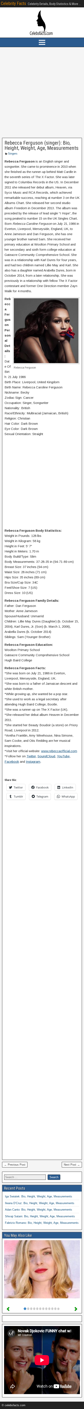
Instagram (33, 761)
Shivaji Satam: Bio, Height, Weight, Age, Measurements (40, 1216)
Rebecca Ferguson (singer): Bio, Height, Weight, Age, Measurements (41, 145)
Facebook (12, 761)
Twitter (31, 756)
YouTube (63, 756)
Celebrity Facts (13, 3)
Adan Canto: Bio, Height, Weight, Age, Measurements (38, 1209)
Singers (12, 153)
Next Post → (72, 1164)
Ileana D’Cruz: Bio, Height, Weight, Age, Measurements (39, 1203)
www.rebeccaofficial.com (59, 751)
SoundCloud (46, 756)
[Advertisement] (42, 92)
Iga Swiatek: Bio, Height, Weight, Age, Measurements (38, 1196)
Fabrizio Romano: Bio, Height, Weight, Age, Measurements (42, 1222)
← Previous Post (14, 1164)
